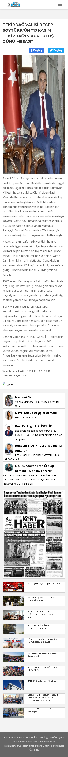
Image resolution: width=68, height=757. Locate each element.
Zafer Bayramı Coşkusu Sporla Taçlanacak (44, 583)
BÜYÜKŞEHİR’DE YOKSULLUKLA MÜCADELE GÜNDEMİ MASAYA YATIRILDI (40, 614)
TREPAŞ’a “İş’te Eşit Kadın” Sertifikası (42, 681)
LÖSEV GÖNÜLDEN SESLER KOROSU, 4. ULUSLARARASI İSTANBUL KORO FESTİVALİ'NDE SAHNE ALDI (43, 698)
